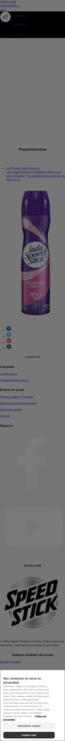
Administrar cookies (29, 726)
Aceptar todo (29, 735)
